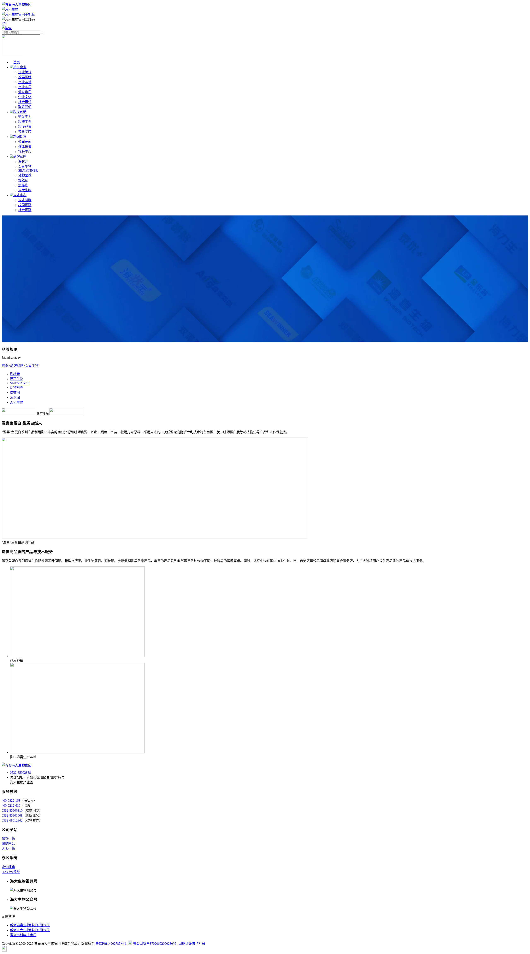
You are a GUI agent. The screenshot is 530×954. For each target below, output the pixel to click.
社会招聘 (24, 210)
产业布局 (24, 87)
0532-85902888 (20, 772)
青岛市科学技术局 (23, 935)
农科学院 (24, 132)
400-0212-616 (11, 805)
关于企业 (19, 67)
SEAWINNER (28, 170)
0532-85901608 (12, 815)
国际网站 (8, 844)
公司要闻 (24, 141)
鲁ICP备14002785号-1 (110, 943)
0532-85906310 (12, 810)
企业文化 (24, 97)
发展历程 (24, 77)
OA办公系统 (11, 872)
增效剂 (23, 180)
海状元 (23, 161)
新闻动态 (19, 136)
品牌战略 (19, 156)
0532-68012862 (12, 820)
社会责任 (24, 102)
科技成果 (24, 127)
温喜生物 (24, 166)
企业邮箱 (8, 867)
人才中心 (19, 195)
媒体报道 (24, 146)
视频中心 (24, 151)
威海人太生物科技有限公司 (30, 930)
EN (4, 23)
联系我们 (24, 107)
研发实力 (24, 117)
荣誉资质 (24, 92)
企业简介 (24, 72)
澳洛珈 (23, 185)
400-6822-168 (11, 800)
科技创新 (19, 112)
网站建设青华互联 (192, 943)
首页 (16, 62)
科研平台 (24, 122)
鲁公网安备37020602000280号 (154, 943)
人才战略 (24, 200)
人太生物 (24, 190)
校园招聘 (24, 205)
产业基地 (24, 82)
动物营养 (24, 175)
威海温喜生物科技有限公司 (30, 925)
